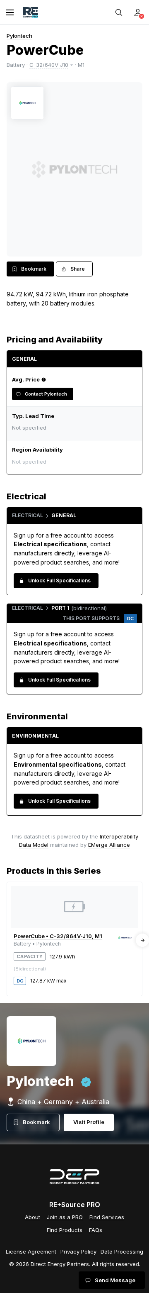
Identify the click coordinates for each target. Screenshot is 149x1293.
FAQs (95, 1230)
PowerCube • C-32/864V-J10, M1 (58, 936)
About (32, 1217)
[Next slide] (142, 940)
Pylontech (19, 35)
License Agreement (31, 1251)
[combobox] (72, 461)
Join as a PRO (65, 1217)
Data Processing (122, 1251)
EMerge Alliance (109, 844)
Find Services (106, 1217)
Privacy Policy (78, 1251)
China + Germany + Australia (63, 1101)
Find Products (64, 1230)
